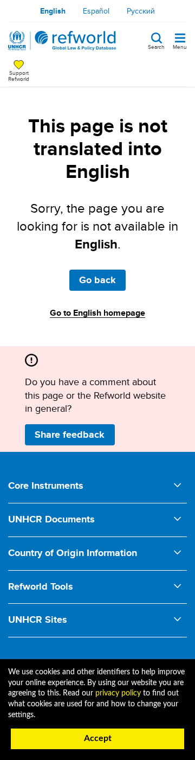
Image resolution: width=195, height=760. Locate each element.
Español (96, 10)
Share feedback (70, 434)
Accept (98, 738)
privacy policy (118, 693)
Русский (141, 10)
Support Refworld (18, 75)
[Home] (62, 41)
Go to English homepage (97, 312)
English (53, 10)
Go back (97, 280)
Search (156, 46)
